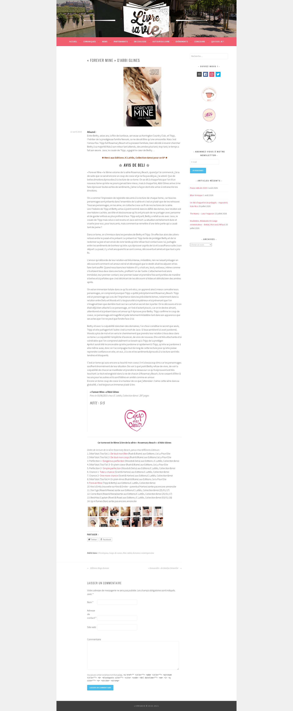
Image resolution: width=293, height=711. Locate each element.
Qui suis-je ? (217, 41)
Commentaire (92, 639)
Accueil (73, 41)
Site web (91, 627)
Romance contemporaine (143, 553)
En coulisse (140, 41)
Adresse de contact (91, 614)
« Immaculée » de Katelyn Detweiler (163, 568)
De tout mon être (119, 453)
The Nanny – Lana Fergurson (202, 213)
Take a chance (107, 471)
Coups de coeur (115, 553)
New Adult (127, 553)
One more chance (109, 475)
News (104, 41)
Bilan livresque (196, 195)
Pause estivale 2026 (198, 188)
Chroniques (89, 41)
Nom (90, 602)
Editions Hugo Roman (99, 568)
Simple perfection (112, 468)
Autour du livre (160, 41)
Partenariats (121, 41)
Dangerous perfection (113, 460)
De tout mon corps (120, 457)
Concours (199, 41)
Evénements (182, 41)
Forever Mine (95, 482)
